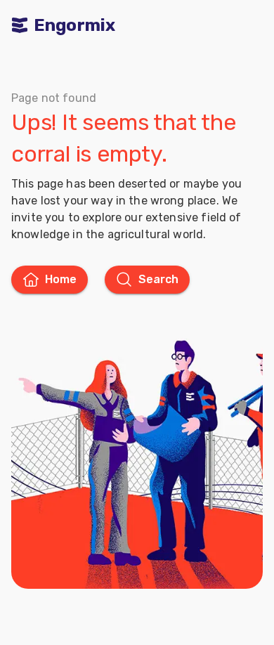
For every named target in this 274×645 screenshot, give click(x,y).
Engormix (74, 25)
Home (61, 279)
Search (158, 279)
